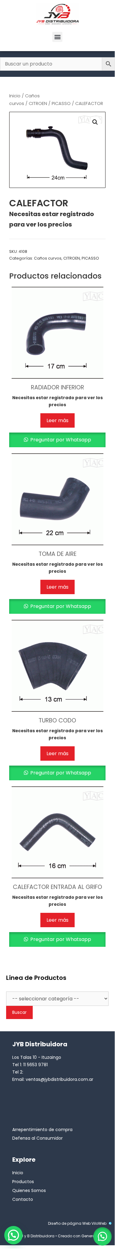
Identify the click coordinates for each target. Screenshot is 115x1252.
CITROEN (38, 103)
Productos (23, 1182)
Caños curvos (47, 258)
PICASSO (61, 103)
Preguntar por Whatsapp (60, 439)
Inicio (14, 96)
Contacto (22, 1199)
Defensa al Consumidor (37, 1138)
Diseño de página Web (69, 1223)
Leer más (57, 420)
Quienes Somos (29, 1190)
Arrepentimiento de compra (42, 1129)
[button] (57, 37)
